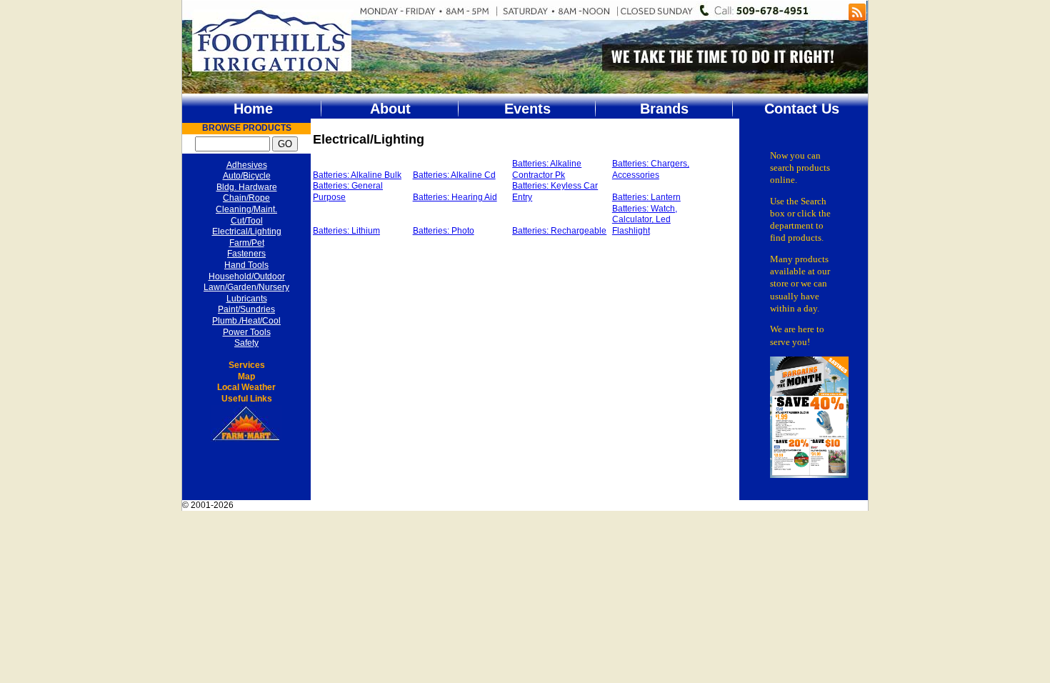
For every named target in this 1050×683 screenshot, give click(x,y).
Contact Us (801, 108)
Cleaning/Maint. (246, 209)
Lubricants (246, 299)
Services (247, 365)
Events (527, 108)
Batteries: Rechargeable (559, 231)
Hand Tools (246, 265)
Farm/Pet (246, 243)
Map (246, 377)
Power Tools (247, 332)
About (390, 108)
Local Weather (246, 387)
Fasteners (246, 254)
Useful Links (246, 399)
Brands (664, 108)
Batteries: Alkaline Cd (454, 175)
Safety (246, 343)
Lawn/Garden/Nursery (246, 287)
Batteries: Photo (443, 231)
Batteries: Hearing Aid (455, 197)
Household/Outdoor (247, 276)
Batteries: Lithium (346, 231)
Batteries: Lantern (646, 197)
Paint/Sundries (246, 309)
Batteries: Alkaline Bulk (357, 175)
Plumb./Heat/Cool (246, 321)
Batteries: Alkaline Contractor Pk (546, 169)
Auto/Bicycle (247, 176)
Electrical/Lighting (246, 231)
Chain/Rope (246, 198)
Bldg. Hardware (246, 187)
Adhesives (246, 165)
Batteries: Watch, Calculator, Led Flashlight (644, 220)
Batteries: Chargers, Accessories (650, 169)
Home (253, 108)
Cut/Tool (247, 221)
